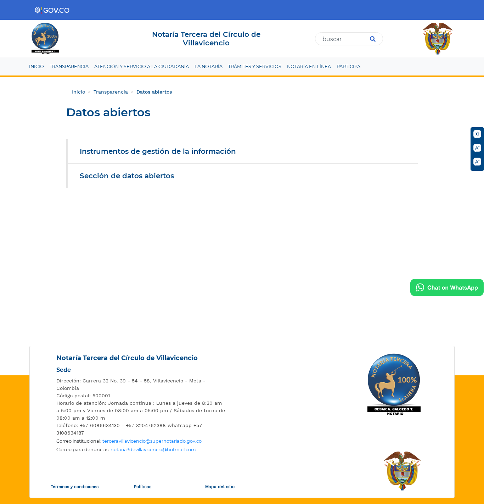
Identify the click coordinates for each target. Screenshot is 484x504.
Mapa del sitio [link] (220, 486)
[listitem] (141, 384)
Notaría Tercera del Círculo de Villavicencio (127, 358)
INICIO (36, 66)
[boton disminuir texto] (477, 161)
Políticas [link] (142, 486)
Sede (63, 369)
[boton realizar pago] (447, 287)
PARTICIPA (348, 66)
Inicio (78, 92)
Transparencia (111, 92)
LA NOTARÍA (209, 66)
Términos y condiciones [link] (75, 486)
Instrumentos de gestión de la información (158, 151)
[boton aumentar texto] (477, 147)
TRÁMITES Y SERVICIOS (254, 66)
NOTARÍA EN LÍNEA (309, 66)
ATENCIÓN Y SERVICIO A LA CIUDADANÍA (141, 66)
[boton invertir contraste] (477, 134)
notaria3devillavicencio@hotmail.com (153, 449)
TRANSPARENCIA (69, 66)
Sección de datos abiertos (127, 176)
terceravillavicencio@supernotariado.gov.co (152, 441)
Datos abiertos (154, 92)
